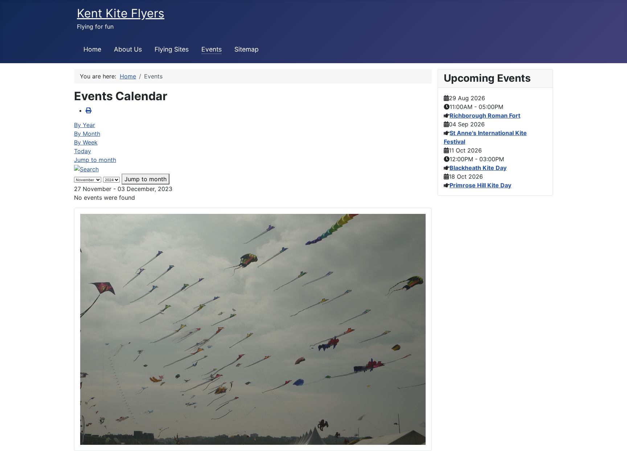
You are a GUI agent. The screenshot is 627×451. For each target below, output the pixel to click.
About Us (128, 49)
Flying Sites (172, 49)
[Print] (88, 110)
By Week (86, 142)
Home (92, 49)
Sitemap (246, 49)
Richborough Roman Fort (485, 115)
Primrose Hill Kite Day (480, 185)
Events (211, 49)
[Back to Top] (614, 437)
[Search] (86, 168)
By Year (84, 125)
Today (82, 151)
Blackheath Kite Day (478, 167)
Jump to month (95, 159)
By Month (87, 133)
